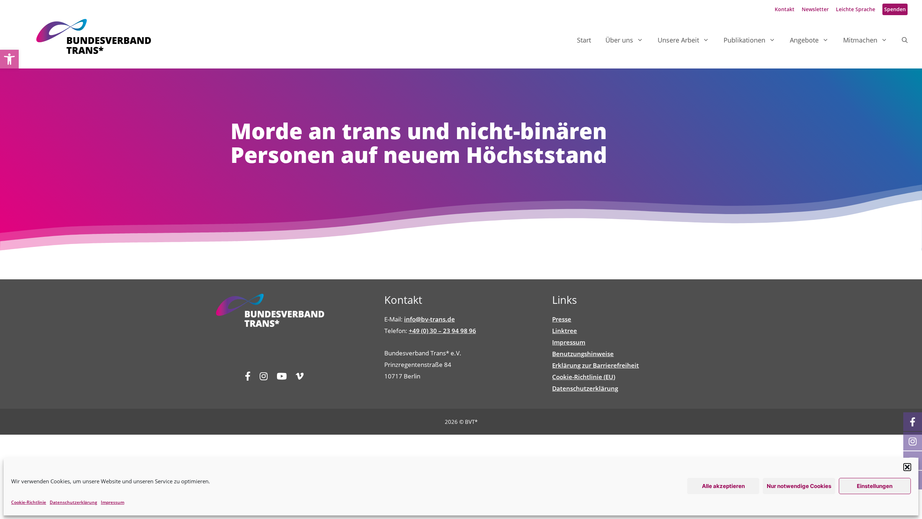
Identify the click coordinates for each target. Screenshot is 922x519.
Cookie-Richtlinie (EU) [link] (583, 377)
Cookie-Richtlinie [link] (28, 502)
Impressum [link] (112, 502)
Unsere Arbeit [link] (678, 40)
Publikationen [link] (744, 40)
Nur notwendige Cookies (799, 486)
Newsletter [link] (815, 9)
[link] (9, 59)
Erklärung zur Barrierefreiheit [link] (595, 365)
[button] (907, 467)
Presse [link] (561, 319)
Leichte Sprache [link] (855, 9)
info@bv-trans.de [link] (429, 319)
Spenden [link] (895, 9)
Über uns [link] (619, 40)
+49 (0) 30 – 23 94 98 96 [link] (442, 331)
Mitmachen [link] (860, 40)
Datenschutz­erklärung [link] (73, 502)
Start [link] (584, 40)
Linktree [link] (564, 331)
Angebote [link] (804, 40)
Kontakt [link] (785, 9)
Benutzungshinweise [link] (583, 354)
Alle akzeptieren (723, 486)
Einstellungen (874, 486)
